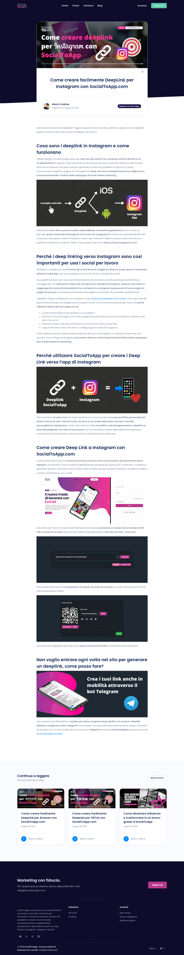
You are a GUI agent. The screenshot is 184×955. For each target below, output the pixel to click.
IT (163, 948)
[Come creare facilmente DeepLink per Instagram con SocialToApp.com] (92, 45)
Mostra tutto (157, 777)
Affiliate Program (128, 920)
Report (153, 948)
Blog (100, 5)
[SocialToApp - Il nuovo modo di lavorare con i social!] (22, 5)
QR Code (72, 912)
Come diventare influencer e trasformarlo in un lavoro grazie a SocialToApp (142, 818)
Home (65, 5)
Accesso (142, 5)
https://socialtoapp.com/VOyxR (108, 298)
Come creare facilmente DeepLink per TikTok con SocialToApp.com (89, 818)
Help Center (125, 912)
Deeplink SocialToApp (129, 106)
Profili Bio (72, 916)
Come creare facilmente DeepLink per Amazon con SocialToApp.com (39, 818)
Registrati (157, 884)
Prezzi (75, 5)
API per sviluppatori (128, 916)
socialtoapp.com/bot (51, 733)
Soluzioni (88, 5)
